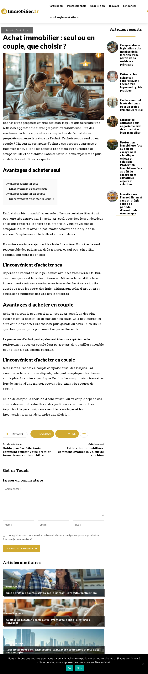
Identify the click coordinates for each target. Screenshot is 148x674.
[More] (84, 434)
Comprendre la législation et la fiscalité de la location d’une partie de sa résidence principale (130, 54)
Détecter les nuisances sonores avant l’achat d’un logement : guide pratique (131, 82)
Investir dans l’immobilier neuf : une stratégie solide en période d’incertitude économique (131, 203)
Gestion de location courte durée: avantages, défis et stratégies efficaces (48, 621)
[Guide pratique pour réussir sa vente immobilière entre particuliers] (53, 582)
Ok (69, 668)
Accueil (9, 30)
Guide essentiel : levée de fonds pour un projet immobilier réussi (131, 104)
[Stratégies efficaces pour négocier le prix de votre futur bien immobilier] (112, 121)
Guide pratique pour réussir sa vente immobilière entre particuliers (51, 593)
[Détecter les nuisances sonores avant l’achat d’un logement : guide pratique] (112, 76)
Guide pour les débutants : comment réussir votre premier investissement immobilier (27, 451)
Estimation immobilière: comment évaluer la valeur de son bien (81, 451)
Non (79, 668)
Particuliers (22, 30)
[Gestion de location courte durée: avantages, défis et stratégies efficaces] (53, 612)
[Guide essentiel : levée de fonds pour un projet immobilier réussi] (112, 102)
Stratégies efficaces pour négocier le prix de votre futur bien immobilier (130, 126)
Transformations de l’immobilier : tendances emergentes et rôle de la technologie (52, 651)
